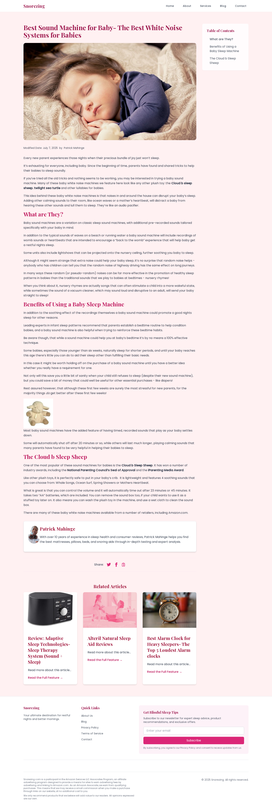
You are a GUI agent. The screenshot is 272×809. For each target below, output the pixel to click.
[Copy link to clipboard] (123, 564)
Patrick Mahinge (74, 148)
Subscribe (194, 740)
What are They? (221, 39)
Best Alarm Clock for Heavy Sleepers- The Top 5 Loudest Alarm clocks (168, 647)
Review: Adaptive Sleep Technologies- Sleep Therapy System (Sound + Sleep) (49, 650)
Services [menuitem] (205, 6)
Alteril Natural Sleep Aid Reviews (109, 641)
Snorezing (34, 6)
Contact (86, 739)
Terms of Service (92, 733)
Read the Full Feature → (45, 678)
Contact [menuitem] (240, 6)
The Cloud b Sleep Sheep (223, 60)
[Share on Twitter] (109, 564)
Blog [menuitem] (223, 6)
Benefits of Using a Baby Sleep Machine (224, 48)
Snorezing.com (32, 779)
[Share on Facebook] (116, 564)
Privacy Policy (90, 727)
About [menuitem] (187, 6)
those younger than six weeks (80, 350)
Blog (84, 721)
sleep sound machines (109, 223)
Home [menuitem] (170, 6)
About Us (87, 716)
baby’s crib (109, 478)
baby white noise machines (76, 196)
